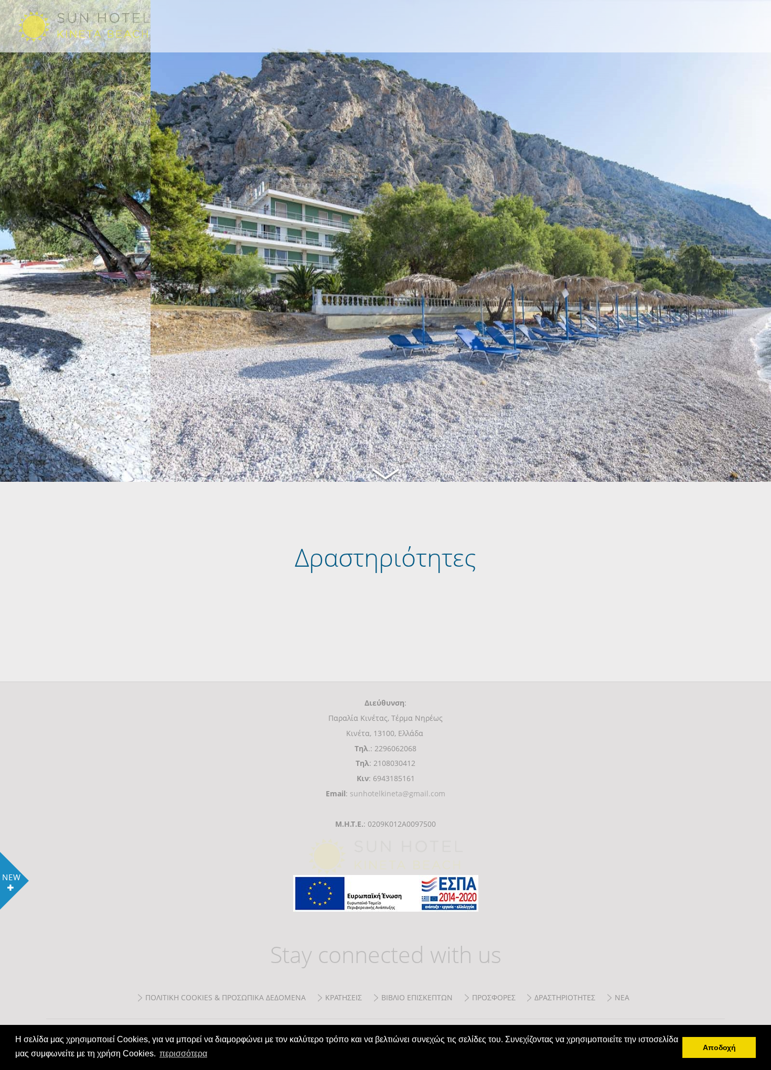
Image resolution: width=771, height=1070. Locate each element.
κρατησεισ (343, 997)
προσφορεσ (494, 997)
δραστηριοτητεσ (564, 997)
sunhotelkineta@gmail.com (397, 793)
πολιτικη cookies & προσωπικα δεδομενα (225, 997)
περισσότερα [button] (183, 1053)
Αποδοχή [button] (719, 1047)
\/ (385, 472)
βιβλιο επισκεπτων (417, 997)
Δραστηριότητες (96, 26)
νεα (622, 997)
